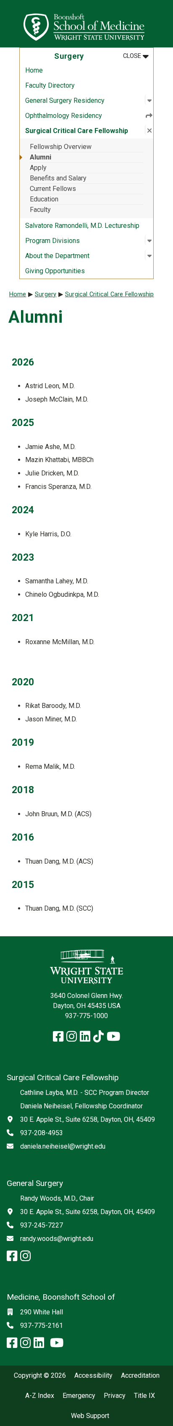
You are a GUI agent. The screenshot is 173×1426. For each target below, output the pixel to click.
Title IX (144, 1395)
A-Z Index (39, 1395)
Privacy (115, 1395)
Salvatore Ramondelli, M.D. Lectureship (82, 226)
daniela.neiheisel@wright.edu (62, 1146)
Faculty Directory (50, 85)
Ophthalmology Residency (63, 116)
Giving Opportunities (55, 271)
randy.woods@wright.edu (56, 1239)
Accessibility (93, 1375)
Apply (38, 168)
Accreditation (140, 1375)
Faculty (40, 210)
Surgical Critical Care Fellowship (109, 294)
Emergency (79, 1395)
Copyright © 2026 (40, 1375)
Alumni (40, 157)
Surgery (45, 294)
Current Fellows (53, 189)
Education (44, 199)
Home (34, 70)
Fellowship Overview (61, 147)
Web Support (90, 1416)
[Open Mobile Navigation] (163, 23)
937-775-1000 (86, 1016)
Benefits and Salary (58, 178)
